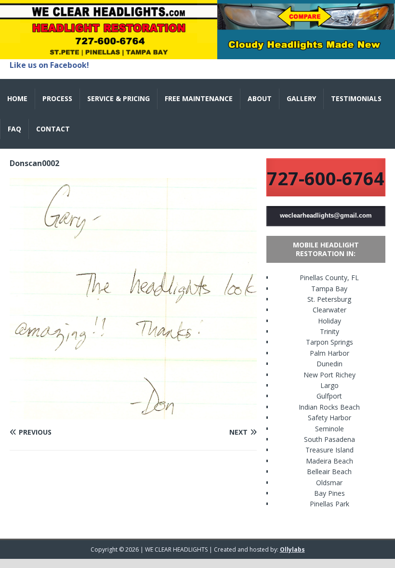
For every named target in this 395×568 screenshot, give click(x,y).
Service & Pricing (118, 98)
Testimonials (356, 98)
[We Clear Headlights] (197, 53)
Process (57, 98)
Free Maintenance (199, 98)
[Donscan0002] (133, 413)
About (260, 98)
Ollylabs (292, 549)
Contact (53, 128)
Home (17, 98)
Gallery (301, 98)
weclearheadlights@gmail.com (326, 215)
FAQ (14, 128)
